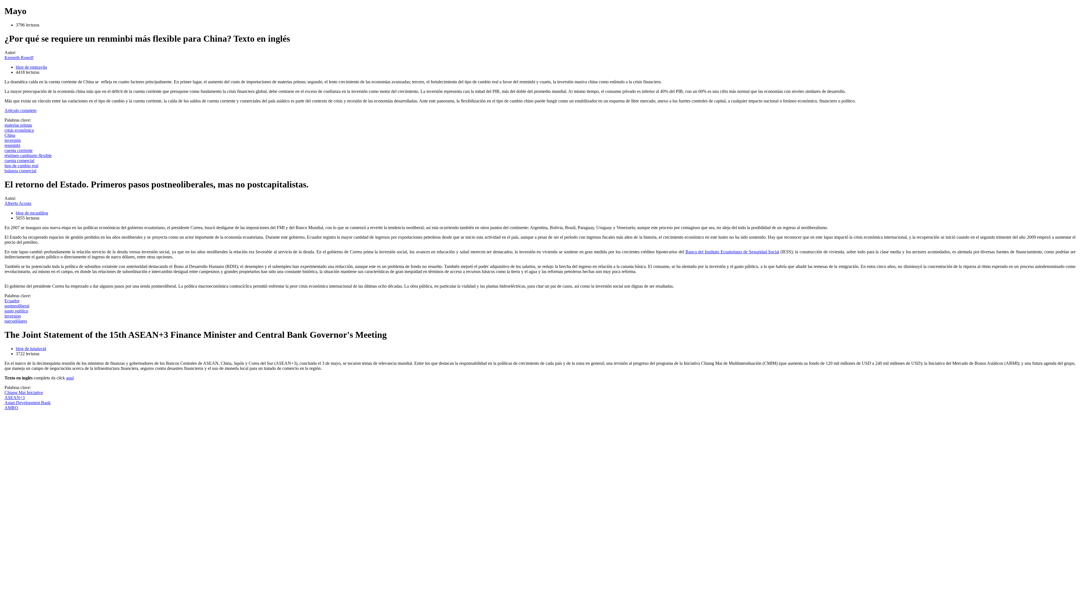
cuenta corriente (18, 150)
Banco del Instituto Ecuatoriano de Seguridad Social (732, 251)
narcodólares (15, 321)
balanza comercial (20, 170)
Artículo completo (20, 110)
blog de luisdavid (31, 348)
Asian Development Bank (27, 402)
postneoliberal (16, 305)
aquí (70, 377)
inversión (12, 140)
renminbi (12, 145)
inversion (12, 316)
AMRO (11, 407)
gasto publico (16, 311)
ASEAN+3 (14, 397)
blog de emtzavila (31, 67)
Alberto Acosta (17, 203)
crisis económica (19, 130)
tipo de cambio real (21, 165)
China (9, 135)
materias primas (18, 125)
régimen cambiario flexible (28, 155)
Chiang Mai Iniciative (23, 392)
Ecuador (11, 300)
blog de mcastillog (32, 213)
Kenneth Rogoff (18, 57)
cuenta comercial (19, 160)
